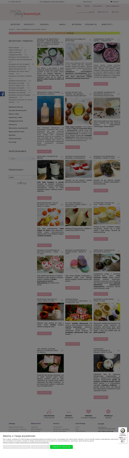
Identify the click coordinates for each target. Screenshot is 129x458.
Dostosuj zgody (40, 447)
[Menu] (126, 428)
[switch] (123, 441)
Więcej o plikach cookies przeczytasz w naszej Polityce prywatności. (26, 442)
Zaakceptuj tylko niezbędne (16, 447)
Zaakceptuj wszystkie (61, 447)
